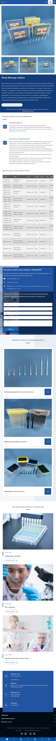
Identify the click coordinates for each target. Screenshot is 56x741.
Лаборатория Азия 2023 (13, 556)
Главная (8, 109)
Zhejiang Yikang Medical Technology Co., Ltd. (27, 728)
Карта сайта (18, 730)
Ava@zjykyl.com (15, 679)
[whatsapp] (35, 739)
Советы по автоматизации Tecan (40, 109)
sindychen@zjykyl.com (16, 676)
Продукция (14, 109)
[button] (54, 64)
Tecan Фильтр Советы (28, 111)
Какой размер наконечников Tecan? (17, 658)
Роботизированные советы (24, 109)
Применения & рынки (8, 718)
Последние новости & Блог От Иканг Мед (28, 507)
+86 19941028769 (15, 696)
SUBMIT (10, 329)
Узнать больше (10, 560)
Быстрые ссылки (6, 722)
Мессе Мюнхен (10, 607)
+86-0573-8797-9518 (15, 694)
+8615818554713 (15, 705)
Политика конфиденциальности (33, 730)
